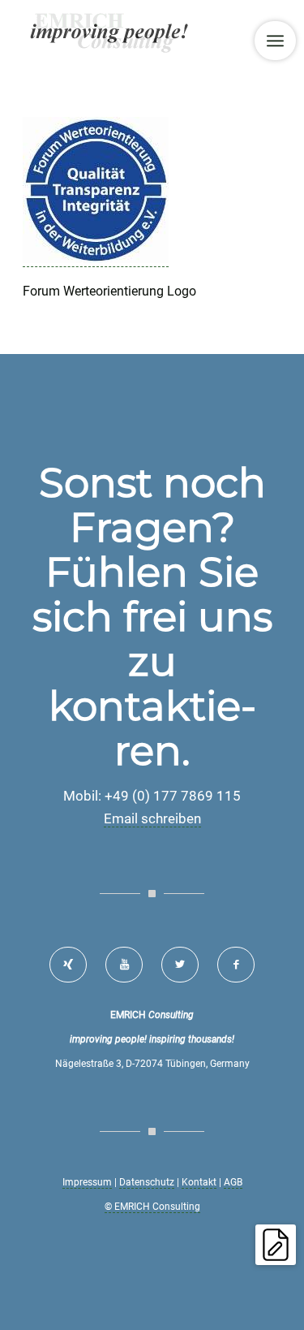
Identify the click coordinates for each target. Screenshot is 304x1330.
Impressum (87, 1182)
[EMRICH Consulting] (126, 32)
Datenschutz (146, 1182)
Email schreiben (152, 818)
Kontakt (199, 1182)
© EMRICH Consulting (152, 1206)
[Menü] (275, 40)
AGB (233, 1182)
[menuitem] (275, 40)
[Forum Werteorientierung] (96, 259)
